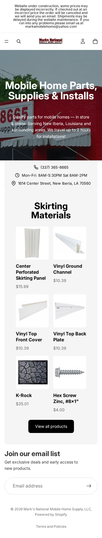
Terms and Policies (51, 526)
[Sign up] (89, 486)
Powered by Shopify (51, 514)
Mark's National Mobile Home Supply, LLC (57, 509)
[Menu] (6, 41)
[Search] (18, 41)
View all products (51, 426)
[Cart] (95, 41)
